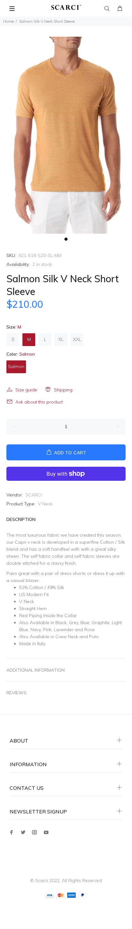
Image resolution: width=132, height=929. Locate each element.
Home (8, 21)
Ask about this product (39, 402)
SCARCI (33, 495)
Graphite (101, 622)
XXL (77, 339)
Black (61, 622)
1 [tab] (66, 239)
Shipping (63, 390)
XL (60, 339)
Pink (47, 629)
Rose (89, 629)
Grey (73, 622)
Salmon (16, 366)
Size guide (26, 390)
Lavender (63, 629)
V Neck (45, 504)
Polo (94, 636)
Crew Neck (66, 636)
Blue (84, 622)
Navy (35, 629)
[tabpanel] (66, 135)
